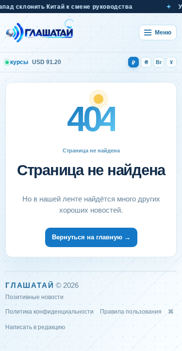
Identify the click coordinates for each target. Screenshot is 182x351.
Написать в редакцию (35, 327)
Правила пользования (131, 311)
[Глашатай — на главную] (39, 32)
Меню (163, 32)
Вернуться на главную (91, 237)
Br (159, 62)
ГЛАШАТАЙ (29, 285)
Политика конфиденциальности (49, 311)
